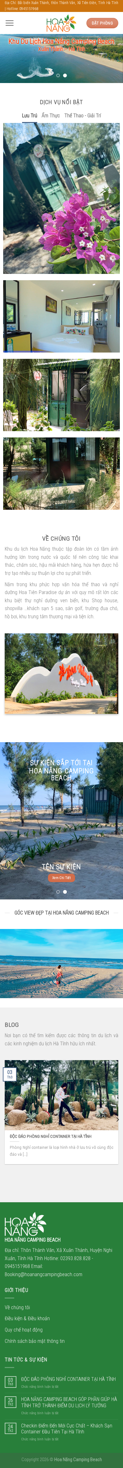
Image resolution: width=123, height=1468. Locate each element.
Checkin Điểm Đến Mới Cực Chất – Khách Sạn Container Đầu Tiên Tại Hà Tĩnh (66, 1429)
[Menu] (9, 23)
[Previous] (6, 1120)
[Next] (117, 1120)
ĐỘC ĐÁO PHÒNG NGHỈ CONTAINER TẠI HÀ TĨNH (68, 1379)
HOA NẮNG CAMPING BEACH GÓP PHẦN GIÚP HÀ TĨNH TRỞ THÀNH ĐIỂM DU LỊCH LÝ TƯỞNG (69, 1402)
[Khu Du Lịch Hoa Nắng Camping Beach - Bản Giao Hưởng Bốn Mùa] (62, 23)
